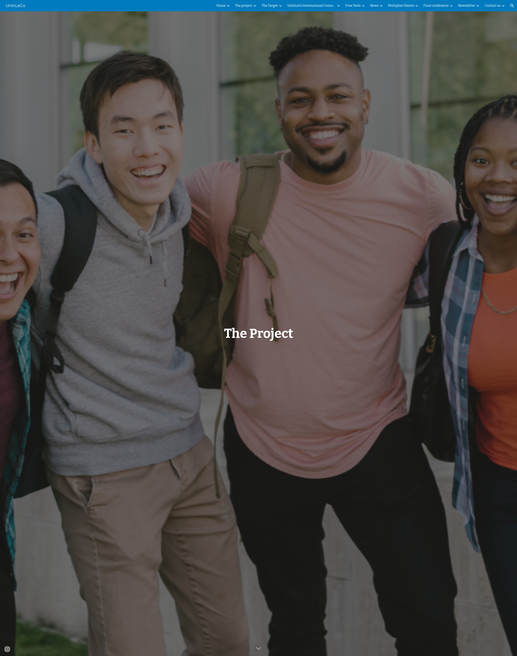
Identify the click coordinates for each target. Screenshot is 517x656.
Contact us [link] (493, 5)
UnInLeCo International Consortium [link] (311, 5)
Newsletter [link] (466, 5)
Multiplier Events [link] (401, 5)
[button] (512, 5)
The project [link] (243, 5)
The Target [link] (270, 5)
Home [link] (221, 5)
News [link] (374, 5)
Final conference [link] (436, 5)
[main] (258, 333)
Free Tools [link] (353, 5)
